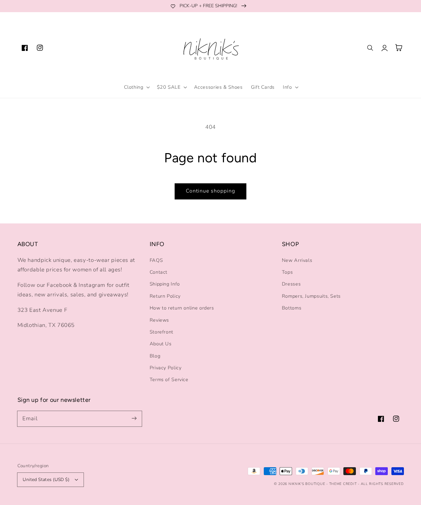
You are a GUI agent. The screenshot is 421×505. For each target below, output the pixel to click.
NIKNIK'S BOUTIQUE (306, 483)
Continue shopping (210, 191)
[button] (136, 87)
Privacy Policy (166, 367)
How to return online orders (182, 308)
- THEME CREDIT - (343, 483)
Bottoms (291, 308)
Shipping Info (165, 284)
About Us (161, 343)
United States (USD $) (46, 479)
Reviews (159, 320)
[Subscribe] (133, 418)
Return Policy (165, 296)
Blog (155, 356)
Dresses (291, 284)
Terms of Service (169, 379)
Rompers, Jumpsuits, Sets (311, 296)
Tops (287, 272)
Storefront (161, 332)
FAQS (156, 260)
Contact (158, 272)
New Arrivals (297, 260)
